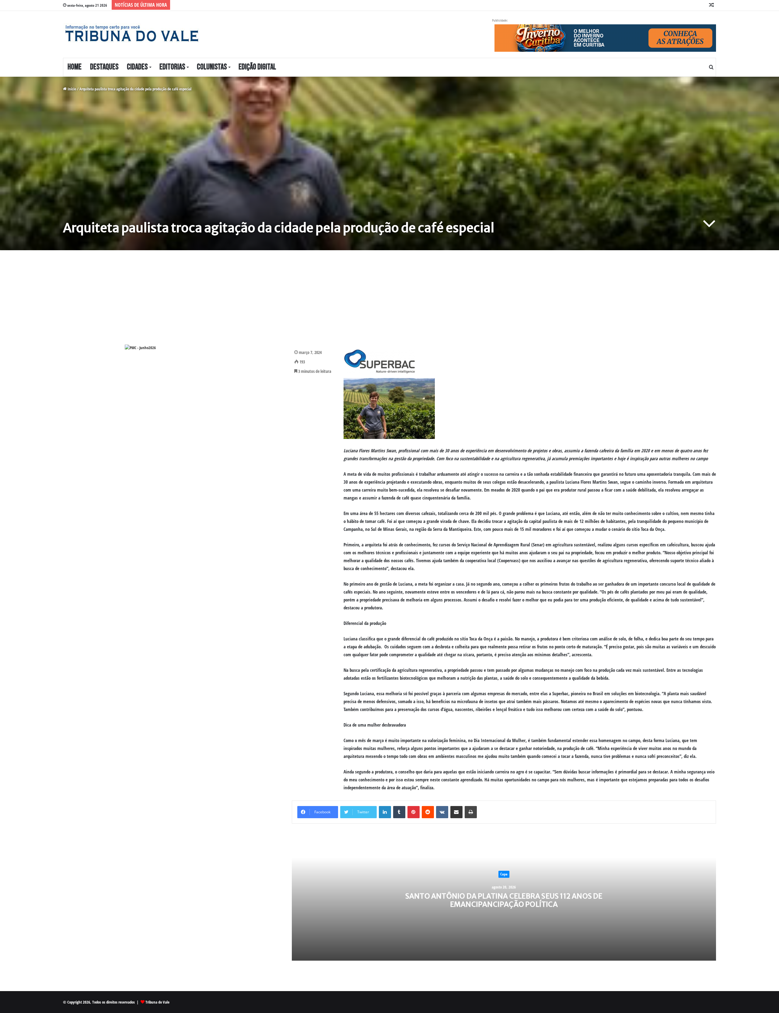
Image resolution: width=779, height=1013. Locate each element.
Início (71, 89)
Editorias (172, 67)
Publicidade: (500, 20)
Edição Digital (257, 67)
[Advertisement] (241, 302)
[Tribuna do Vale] (131, 33)
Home (75, 67)
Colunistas (212, 67)
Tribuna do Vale (157, 1002)
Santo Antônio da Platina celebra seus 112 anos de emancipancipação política (504, 900)
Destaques (104, 67)
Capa (504, 874)
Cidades (137, 67)
